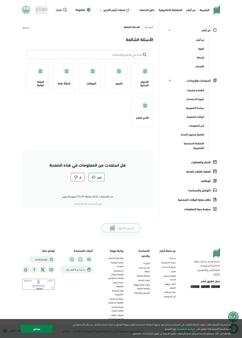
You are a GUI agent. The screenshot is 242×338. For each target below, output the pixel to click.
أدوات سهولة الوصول (170, 285)
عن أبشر (190, 9)
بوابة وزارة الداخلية (116, 258)
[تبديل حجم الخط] (80, 259)
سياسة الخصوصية (168, 262)
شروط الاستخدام (169, 267)
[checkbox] (97, 177)
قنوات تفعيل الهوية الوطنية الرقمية (142, 286)
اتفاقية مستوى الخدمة (169, 277)
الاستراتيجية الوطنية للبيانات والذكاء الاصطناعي (115, 274)
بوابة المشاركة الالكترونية (117, 292)
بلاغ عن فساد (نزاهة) (144, 269)
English (80, 10)
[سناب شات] (26, 270)
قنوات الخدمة (144, 280)
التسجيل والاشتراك (142, 292)
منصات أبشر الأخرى (114, 10)
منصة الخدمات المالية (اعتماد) (117, 308)
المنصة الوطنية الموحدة (117, 264)
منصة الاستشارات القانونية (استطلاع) (115, 300)
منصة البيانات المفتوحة (117, 284)
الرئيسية (204, 9)
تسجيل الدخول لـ (125, 227)
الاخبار (173, 271)
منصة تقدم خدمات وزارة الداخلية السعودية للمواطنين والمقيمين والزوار (207, 267)
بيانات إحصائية (170, 292)
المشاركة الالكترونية (170, 9)
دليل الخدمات (146, 9)
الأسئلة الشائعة (143, 275)
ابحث (58, 10)
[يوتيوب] (51, 270)
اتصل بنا (146, 263)
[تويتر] (43, 270)
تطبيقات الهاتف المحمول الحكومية (115, 316)
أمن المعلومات (169, 296)
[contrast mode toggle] (89, 259)
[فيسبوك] (34, 270)
